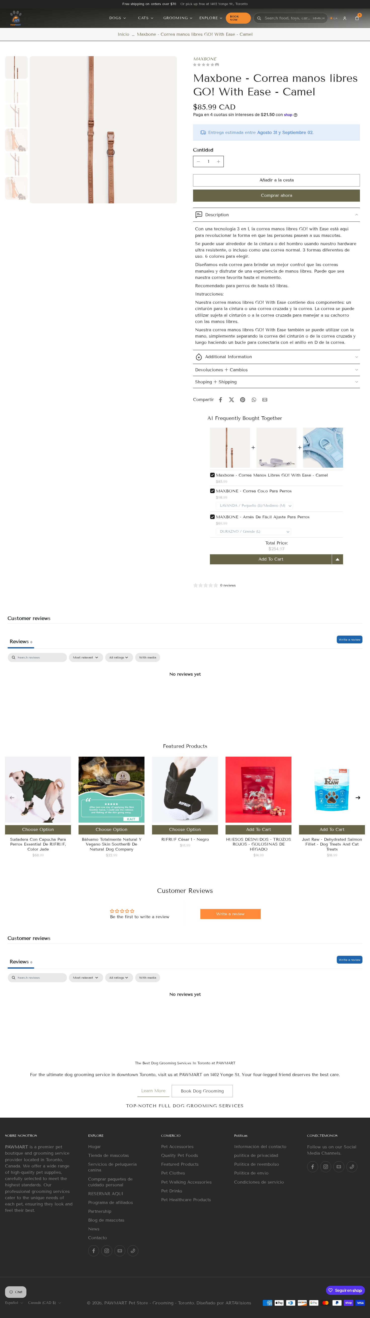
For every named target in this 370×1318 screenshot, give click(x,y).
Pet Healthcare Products (186, 1199)
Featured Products (180, 1164)
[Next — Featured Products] (357, 797)
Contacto (97, 1237)
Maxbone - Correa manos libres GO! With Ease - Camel (272, 475)
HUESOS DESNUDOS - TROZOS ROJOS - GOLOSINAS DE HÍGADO (258, 844)
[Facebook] (93, 1250)
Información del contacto (260, 1146)
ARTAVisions (238, 1303)
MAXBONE (204, 59)
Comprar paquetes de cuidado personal (110, 1181)
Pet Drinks (171, 1191)
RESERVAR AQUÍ (105, 1193)
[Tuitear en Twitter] (231, 399)
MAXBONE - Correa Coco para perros (254, 491)
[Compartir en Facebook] (220, 399)
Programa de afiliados (110, 1202)
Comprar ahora (276, 195)
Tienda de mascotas (108, 1155)
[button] (276, 180)
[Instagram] (106, 1250)
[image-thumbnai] (16, 67)
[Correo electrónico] (119, 1250)
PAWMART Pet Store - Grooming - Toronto (149, 1303)
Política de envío (251, 1173)
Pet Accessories (177, 1146)
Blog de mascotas (106, 1220)
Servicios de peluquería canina (112, 1167)
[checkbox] (147, 657)
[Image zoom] (103, 129)
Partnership (99, 1211)
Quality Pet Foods (179, 1155)
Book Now (234, 18)
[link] (153, 1091)
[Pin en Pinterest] (242, 399)
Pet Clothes (173, 1173)
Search (319, 18)
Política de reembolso (256, 1164)
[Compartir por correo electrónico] (264, 399)
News (93, 1229)
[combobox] (288, 18)
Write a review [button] (230, 913)
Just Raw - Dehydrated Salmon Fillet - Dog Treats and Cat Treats (332, 844)
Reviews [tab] (21, 641)
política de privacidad (256, 1155)
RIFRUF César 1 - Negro (185, 839)
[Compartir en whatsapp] (253, 399)
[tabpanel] (185, 691)
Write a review (349, 639)
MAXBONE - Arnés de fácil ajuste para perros (263, 517)
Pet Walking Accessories (186, 1182)
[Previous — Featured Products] (12, 797)
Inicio (123, 34)
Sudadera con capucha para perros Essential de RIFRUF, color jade (38, 844)
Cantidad (203, 150)
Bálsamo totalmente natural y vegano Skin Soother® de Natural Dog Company (111, 844)
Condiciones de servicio (259, 1182)
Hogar (94, 1146)
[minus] (198, 162)
